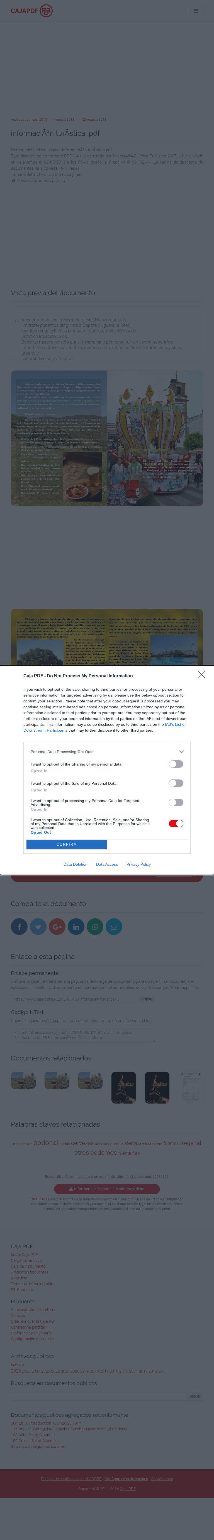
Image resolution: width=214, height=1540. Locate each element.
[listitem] (107, 752)
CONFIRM (67, 844)
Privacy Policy (139, 864)
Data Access (107, 864)
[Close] (203, 676)
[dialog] (107, 770)
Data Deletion (75, 864)
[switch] (176, 764)
